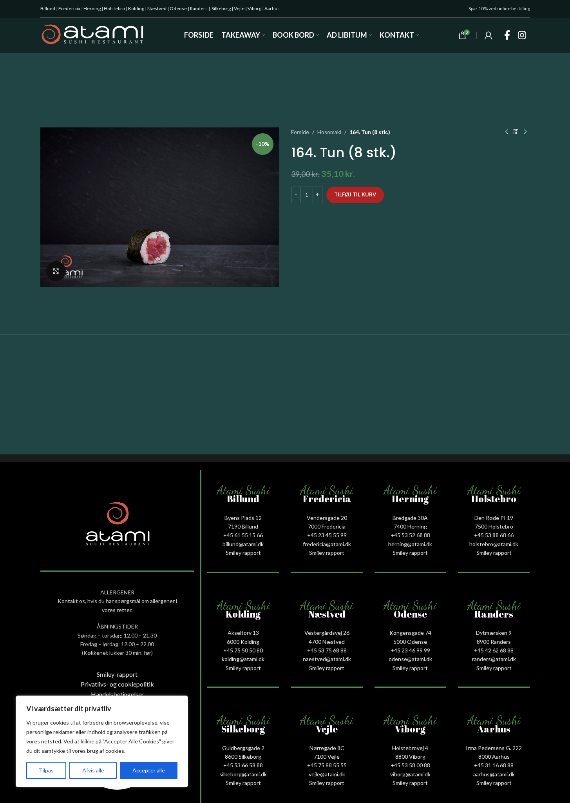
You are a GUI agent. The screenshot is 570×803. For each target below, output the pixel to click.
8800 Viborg (410, 756)
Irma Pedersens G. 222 (494, 748)
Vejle (239, 8)
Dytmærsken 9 (494, 632)
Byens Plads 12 (243, 517)
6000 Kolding (243, 641)
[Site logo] (92, 34)
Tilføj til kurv (355, 194)
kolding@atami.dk (243, 659)
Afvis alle (93, 770)
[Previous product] (506, 132)
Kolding (136, 8)
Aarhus (272, 8)
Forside (300, 132)
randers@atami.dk (494, 659)
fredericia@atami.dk (327, 544)
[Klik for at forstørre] (56, 271)
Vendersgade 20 (327, 517)
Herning (92, 8)
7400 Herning (410, 526)
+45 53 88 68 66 (494, 535)
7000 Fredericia (327, 526)
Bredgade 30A (410, 517)
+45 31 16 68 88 (494, 765)
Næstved (156, 8)
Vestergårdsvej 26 (326, 632)
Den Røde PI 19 (493, 517)
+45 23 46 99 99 (410, 650)
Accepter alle (148, 770)
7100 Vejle (327, 756)
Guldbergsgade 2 (243, 748)
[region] (102, 741)
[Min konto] (488, 35)
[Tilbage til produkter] (516, 132)
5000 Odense (410, 641)
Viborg (254, 8)
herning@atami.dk (410, 544)
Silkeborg (221, 8)
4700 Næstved (327, 641)
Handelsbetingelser (117, 694)
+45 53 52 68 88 (410, 535)
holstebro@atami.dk (493, 544)
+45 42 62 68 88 (494, 650)
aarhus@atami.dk (494, 774)
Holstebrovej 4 (410, 748)
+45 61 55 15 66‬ (243, 535)
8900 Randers (494, 641)
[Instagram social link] (522, 35)
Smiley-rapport (117, 674)
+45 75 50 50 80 (243, 650)
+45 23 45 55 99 (327, 535)
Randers (199, 8)
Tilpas (46, 770)
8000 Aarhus (494, 756)
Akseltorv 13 (243, 632)
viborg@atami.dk (410, 774)
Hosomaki (329, 132)
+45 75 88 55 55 (327, 765)
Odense (178, 8)
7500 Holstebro (494, 526)
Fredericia (69, 8)
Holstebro (114, 8)
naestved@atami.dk (327, 659)
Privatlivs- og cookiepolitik (117, 684)
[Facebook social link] (507, 35)
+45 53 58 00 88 (410, 765)
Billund (47, 8)
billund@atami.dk (243, 544)
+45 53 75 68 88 (327, 650)
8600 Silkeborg (243, 756)
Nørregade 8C (326, 748)
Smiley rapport (243, 552)
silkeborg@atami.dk (243, 774)
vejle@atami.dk (327, 774)
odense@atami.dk (410, 659)
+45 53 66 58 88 (243, 765)
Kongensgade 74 (410, 632)
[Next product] (525, 132)
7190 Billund (243, 526)
